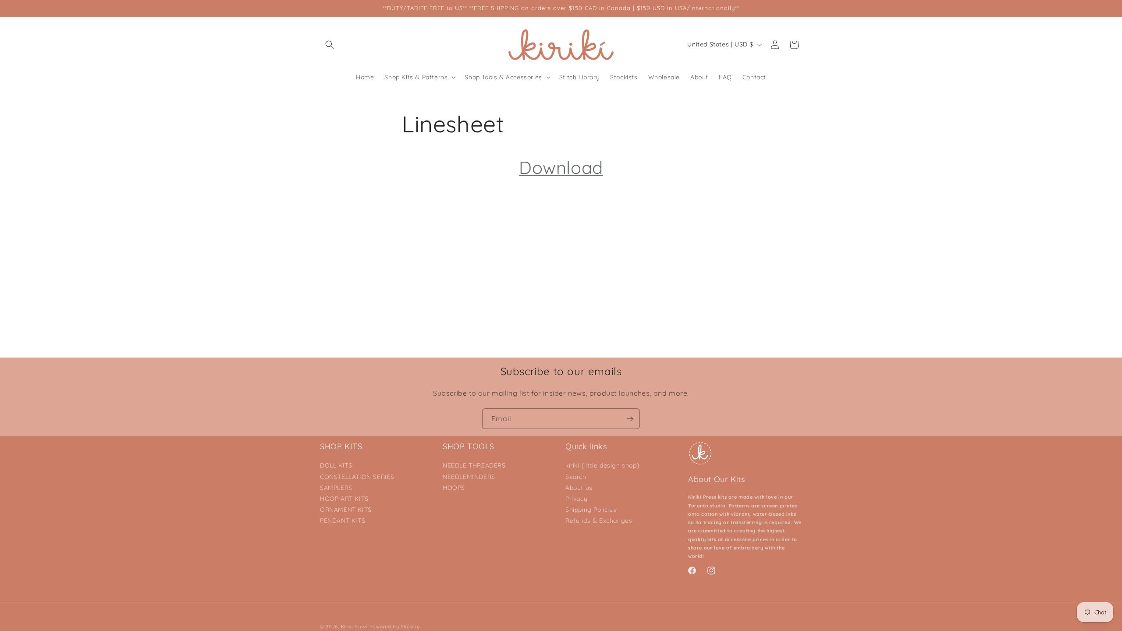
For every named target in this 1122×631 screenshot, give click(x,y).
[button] (329, 44)
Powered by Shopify (394, 627)
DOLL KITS (336, 465)
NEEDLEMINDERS (469, 477)
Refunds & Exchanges (598, 521)
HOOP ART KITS (344, 499)
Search (575, 477)
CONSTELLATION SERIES (357, 477)
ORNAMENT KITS (346, 510)
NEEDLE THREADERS (474, 465)
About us (579, 488)
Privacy (576, 499)
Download (561, 167)
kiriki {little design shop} (602, 465)
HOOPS (454, 488)
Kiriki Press (354, 627)
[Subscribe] (629, 418)
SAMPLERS (336, 488)
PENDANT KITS (342, 521)
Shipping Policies (590, 510)
